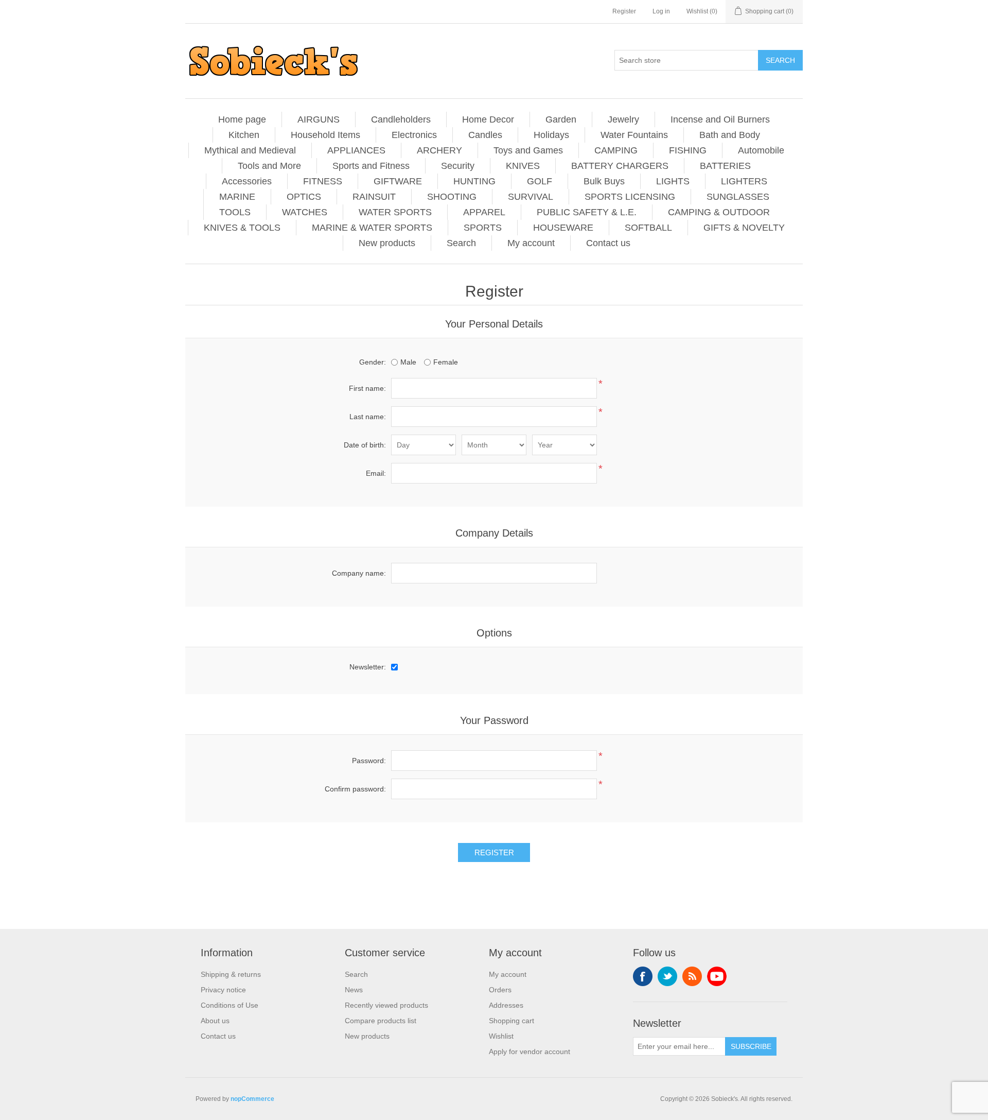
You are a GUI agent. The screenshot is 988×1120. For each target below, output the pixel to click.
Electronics (414, 135)
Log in (661, 11)
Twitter (667, 976)
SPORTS (483, 227)
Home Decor (488, 119)
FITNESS (322, 181)
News (354, 990)
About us (215, 1020)
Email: (376, 473)
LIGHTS (673, 181)
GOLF (539, 181)
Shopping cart (511, 1020)
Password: (369, 760)
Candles (485, 135)
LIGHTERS (744, 181)
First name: (367, 388)
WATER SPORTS (395, 212)
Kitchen (243, 135)
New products (387, 243)
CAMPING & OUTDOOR (719, 212)
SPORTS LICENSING (630, 197)
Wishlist (501, 1036)
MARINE (237, 197)
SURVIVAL (530, 197)
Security (457, 166)
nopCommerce (252, 1098)
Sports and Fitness (371, 166)
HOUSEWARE (563, 227)
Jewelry (623, 119)
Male (408, 362)
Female (445, 362)
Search (461, 243)
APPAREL (484, 212)
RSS (692, 976)
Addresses (506, 1005)
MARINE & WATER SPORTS (372, 227)
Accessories (247, 181)
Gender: (372, 362)
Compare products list (380, 1020)
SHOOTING (452, 197)
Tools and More (269, 166)
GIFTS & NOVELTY (744, 227)
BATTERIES (725, 166)
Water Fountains (634, 135)
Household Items (325, 135)
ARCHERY (439, 150)
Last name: (367, 416)
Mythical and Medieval (250, 150)
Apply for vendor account (529, 1051)
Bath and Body (729, 135)
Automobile (761, 150)
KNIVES (523, 166)
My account (531, 243)
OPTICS (304, 197)
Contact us (608, 243)
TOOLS (235, 212)
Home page (242, 119)
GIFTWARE (398, 181)
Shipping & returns (231, 974)
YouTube (717, 976)
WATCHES (304, 212)
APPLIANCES (356, 150)
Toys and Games (528, 150)
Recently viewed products (386, 1005)
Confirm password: (355, 789)
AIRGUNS (318, 119)
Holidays (551, 135)
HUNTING (474, 181)
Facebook (642, 976)
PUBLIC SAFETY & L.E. (587, 212)
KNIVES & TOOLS (242, 227)
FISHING (688, 150)
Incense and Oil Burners (720, 119)
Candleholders (401, 119)
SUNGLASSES (738, 197)
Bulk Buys (604, 181)
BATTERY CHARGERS (619, 166)
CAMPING (616, 150)
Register (624, 11)
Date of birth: (365, 445)
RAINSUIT (374, 197)
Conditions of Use (229, 1005)
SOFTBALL (648, 227)
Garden (560, 119)
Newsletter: (367, 667)
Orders (500, 990)
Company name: (359, 573)
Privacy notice (223, 990)
